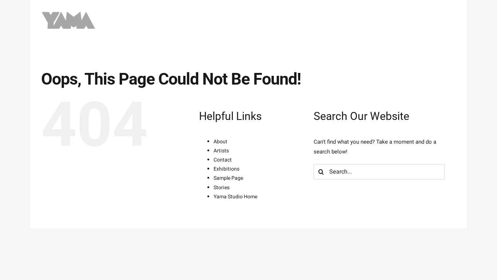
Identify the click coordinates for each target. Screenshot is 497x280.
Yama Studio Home (235, 197)
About (220, 141)
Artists (221, 151)
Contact (223, 160)
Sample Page (228, 178)
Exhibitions (226, 169)
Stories (222, 187)
